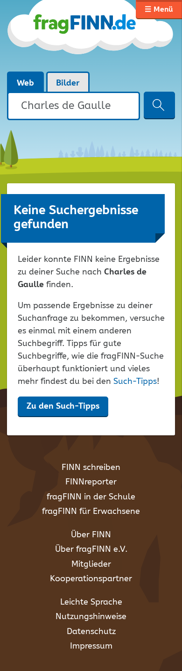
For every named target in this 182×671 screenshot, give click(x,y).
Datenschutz (91, 631)
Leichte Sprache (91, 602)
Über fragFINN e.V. (91, 549)
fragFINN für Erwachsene (91, 511)
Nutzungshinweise (91, 616)
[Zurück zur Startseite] (91, 35)
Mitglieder (91, 564)
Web (25, 83)
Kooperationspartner (91, 578)
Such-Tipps (135, 381)
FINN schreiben (91, 467)
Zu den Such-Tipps (63, 406)
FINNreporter (91, 482)
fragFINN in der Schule (91, 497)
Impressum (91, 646)
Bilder (68, 83)
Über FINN (91, 534)
